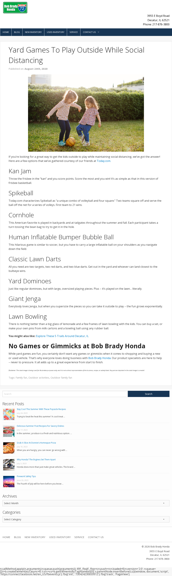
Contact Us (89, 32)
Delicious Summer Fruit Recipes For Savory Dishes (40, 426)
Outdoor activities (38, 377)
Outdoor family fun (61, 377)
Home (6, 32)
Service (74, 32)
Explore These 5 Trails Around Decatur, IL (62, 336)
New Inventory (33, 32)
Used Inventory (55, 32)
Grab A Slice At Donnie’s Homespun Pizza (36, 442)
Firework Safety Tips (26, 476)
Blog (17, 32)
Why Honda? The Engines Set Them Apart (36, 459)
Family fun (21, 377)
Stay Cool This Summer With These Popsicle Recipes (41, 409)
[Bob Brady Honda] (15, 7)
